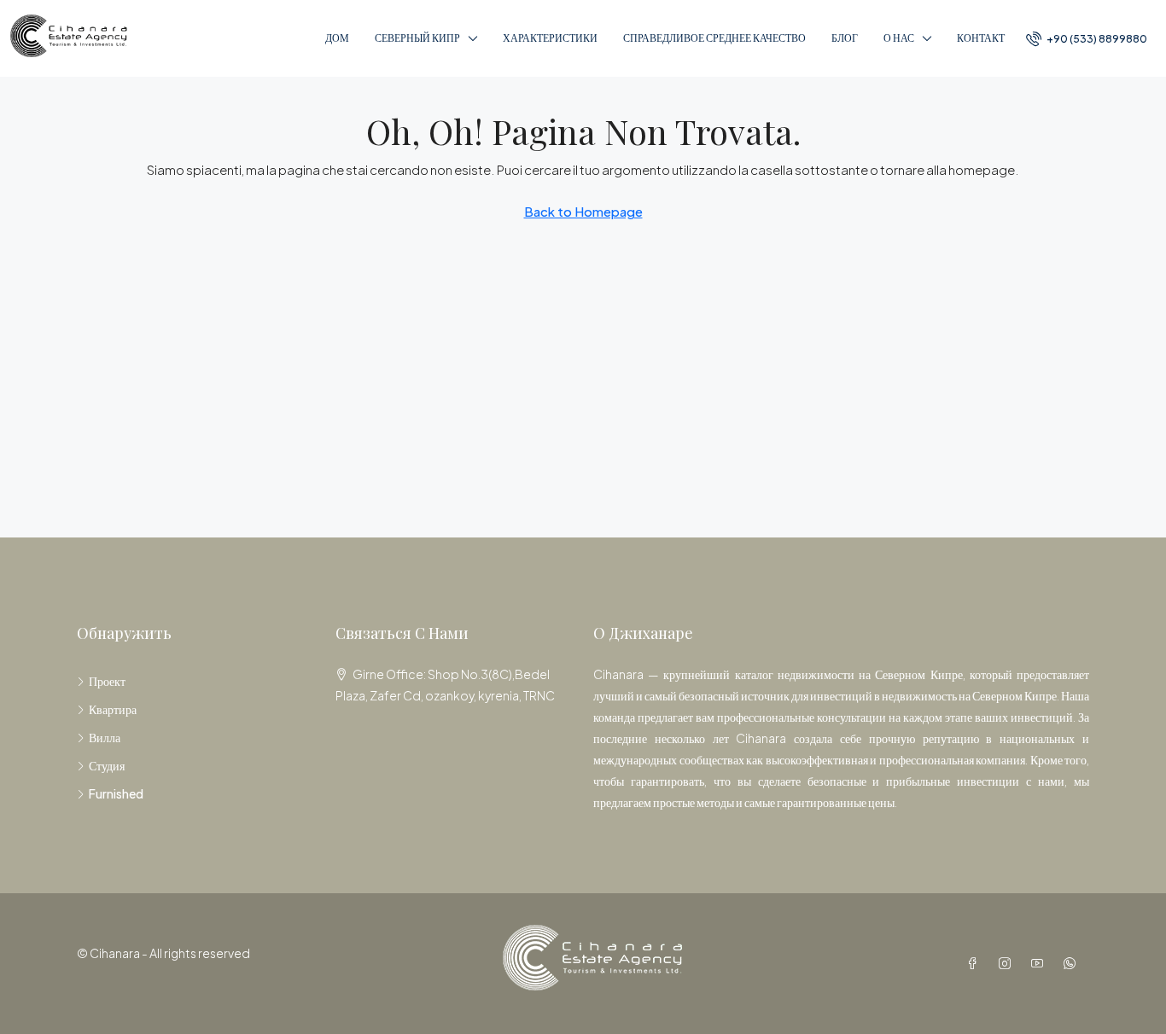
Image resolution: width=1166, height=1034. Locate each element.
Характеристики (550, 38)
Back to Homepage (583, 211)
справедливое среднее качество (714, 38)
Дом (337, 38)
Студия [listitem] (107, 765)
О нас (898, 38)
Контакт (981, 38)
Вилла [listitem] (104, 737)
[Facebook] (975, 963)
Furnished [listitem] (116, 793)
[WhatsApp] (1073, 963)
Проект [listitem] (107, 680)
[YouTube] (1040, 963)
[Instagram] (1008, 963)
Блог (844, 38)
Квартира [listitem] (113, 709)
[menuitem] (1086, 39)
